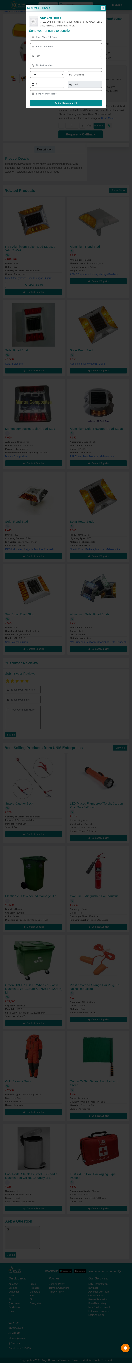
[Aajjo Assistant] (125, 1348)
